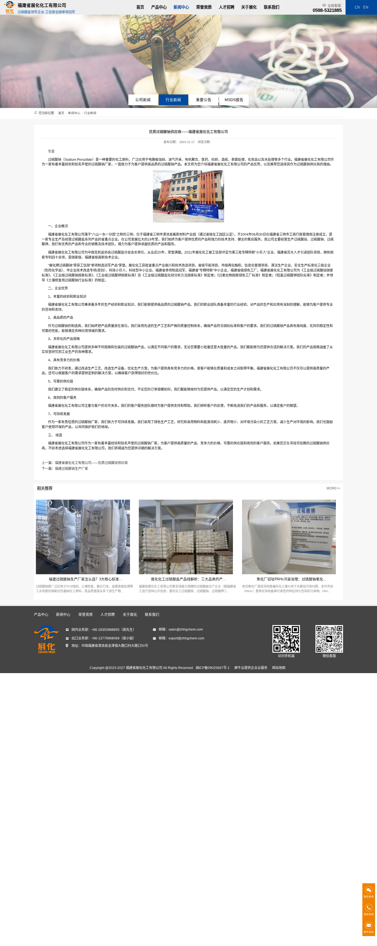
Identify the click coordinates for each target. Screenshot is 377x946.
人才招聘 (226, 7)
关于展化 (249, 7)
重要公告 (203, 100)
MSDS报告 (234, 100)
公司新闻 (143, 100)
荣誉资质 (204, 7)
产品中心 (159, 7)
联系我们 (271, 7)
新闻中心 (181, 7)
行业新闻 (173, 100)
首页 (140, 7)
